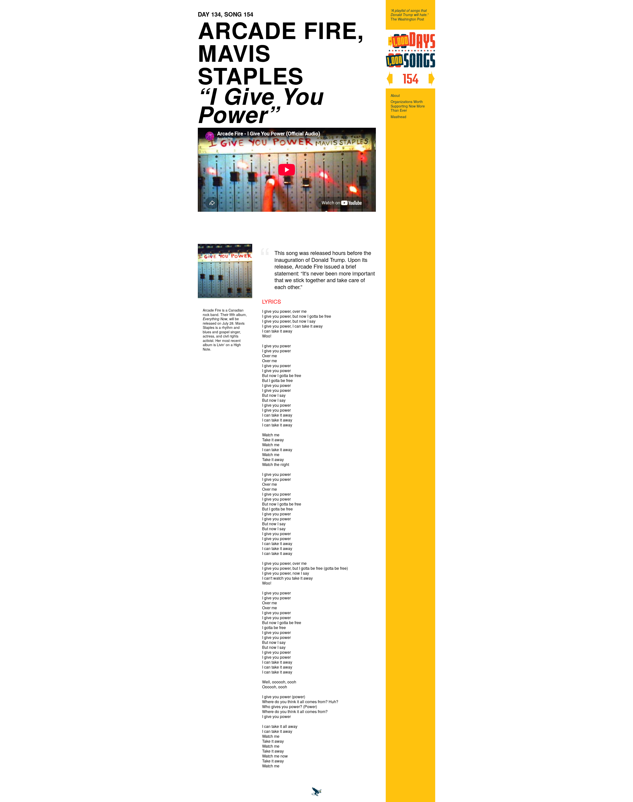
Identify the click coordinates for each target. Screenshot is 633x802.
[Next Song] (431, 78)
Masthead (398, 117)
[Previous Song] (389, 78)
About (395, 95)
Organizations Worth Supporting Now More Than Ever (408, 106)
